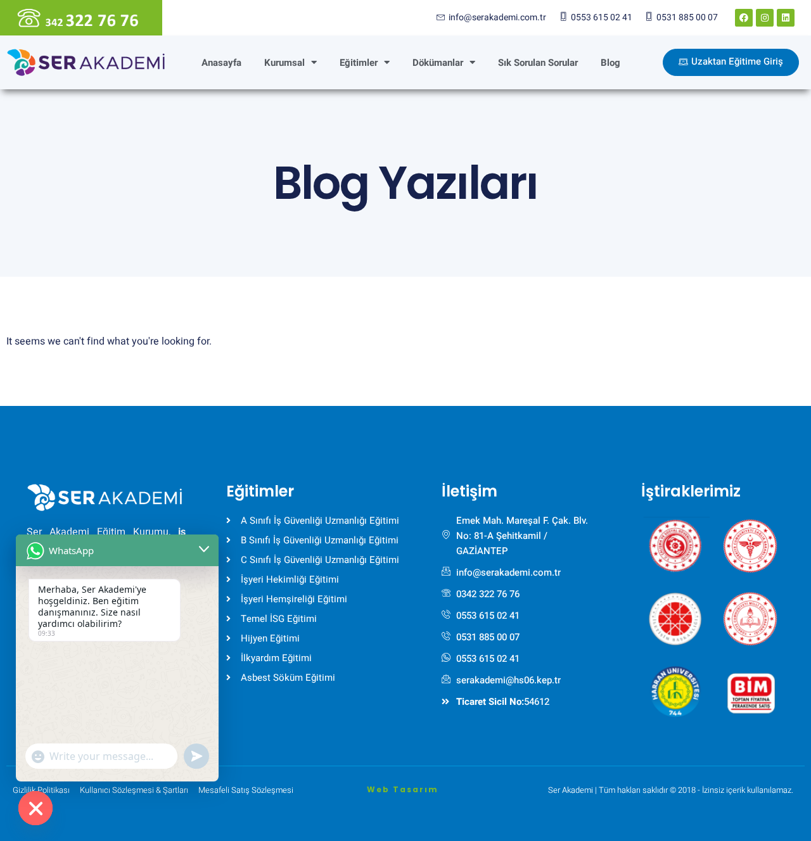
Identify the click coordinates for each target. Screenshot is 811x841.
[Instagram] (765, 18)
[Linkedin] (786, 18)
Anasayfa (221, 62)
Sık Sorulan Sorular (538, 62)
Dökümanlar (437, 62)
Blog (610, 62)
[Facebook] (744, 18)
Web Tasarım (402, 789)
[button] (675, 541)
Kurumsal (284, 62)
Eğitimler (359, 62)
